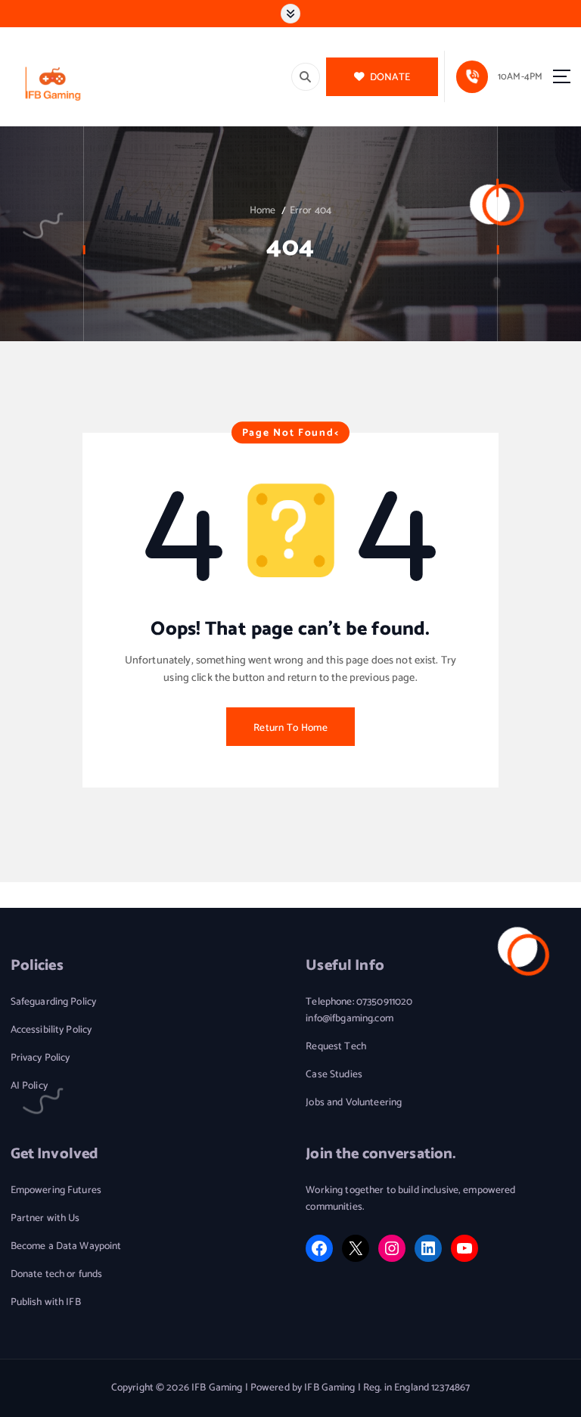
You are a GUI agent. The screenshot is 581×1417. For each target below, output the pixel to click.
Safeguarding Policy (54, 1002)
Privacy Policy (40, 1058)
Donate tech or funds (57, 1274)
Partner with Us (45, 1218)
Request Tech (336, 1047)
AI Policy (29, 1086)
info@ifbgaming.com (349, 1019)
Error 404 (310, 210)
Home (263, 210)
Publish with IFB (46, 1302)
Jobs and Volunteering (354, 1103)
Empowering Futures (56, 1190)
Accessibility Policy (51, 1030)
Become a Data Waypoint (66, 1246)
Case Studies (334, 1075)
